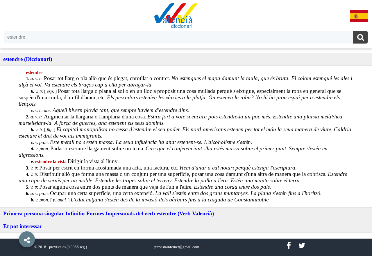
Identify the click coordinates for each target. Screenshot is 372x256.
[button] (14, 226)
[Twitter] (302, 245)
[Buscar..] (360, 38)
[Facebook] (288, 245)
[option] (186, 128)
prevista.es (57, 247)
